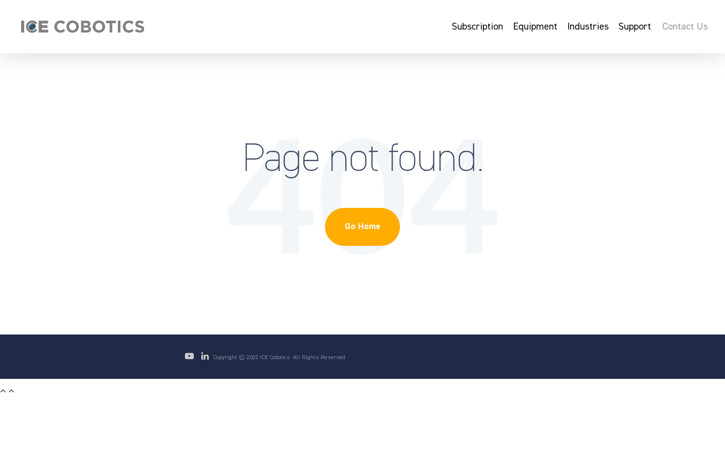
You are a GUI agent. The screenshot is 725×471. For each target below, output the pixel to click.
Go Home (362, 226)
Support (634, 27)
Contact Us (685, 27)
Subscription (477, 27)
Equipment (535, 27)
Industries (588, 27)
